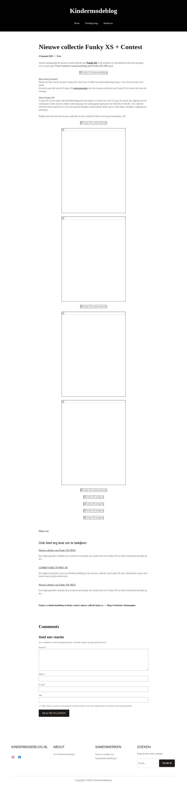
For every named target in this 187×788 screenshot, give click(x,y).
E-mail (42, 685)
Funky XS (92, 63)
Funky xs (43, 605)
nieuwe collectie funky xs (91, 605)
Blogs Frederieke (115, 605)
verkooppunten (80, 88)
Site (40, 695)
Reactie (43, 647)
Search (167, 763)
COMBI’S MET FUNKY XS (53, 567)
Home (77, 23)
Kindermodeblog (93, 10)
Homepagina (130, 605)
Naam (42, 674)
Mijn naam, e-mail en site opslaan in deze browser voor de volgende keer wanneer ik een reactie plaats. (87, 706)
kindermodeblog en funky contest (63, 605)
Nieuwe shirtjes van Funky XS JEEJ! (57, 550)
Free (59, 56)
